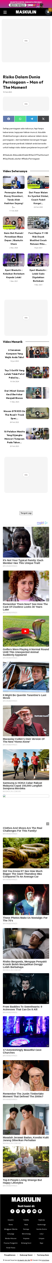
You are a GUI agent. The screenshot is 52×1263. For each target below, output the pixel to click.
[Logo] (26, 12)
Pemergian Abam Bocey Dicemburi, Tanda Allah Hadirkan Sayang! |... (13, 199)
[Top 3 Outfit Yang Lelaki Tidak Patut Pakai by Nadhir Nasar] (37, 372)
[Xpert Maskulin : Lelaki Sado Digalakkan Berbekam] (38, 259)
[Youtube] (34, 1211)
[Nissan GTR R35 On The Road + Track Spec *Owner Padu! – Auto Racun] (37, 413)
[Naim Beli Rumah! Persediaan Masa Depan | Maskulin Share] (14, 222)
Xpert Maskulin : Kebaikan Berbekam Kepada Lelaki (14, 273)
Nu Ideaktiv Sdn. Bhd (24, 1260)
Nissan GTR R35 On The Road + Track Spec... (14, 415)
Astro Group (45, 1260)
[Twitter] (23, 1211)
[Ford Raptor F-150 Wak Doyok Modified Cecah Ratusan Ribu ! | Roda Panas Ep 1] (38, 222)
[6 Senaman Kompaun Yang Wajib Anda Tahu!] (37, 352)
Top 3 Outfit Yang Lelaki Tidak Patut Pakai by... (14, 374)
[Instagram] (18, 1211)
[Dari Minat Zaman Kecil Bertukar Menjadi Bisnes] (37, 393)
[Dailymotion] (40, 1211)
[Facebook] (12, 1211)
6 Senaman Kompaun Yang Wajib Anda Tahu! (14, 354)
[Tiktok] (29, 1211)
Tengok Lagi (26, 513)
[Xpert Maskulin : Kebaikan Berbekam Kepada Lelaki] (14, 259)
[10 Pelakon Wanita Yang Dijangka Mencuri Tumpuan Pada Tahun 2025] (37, 433)
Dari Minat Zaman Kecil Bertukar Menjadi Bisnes (14, 394)
